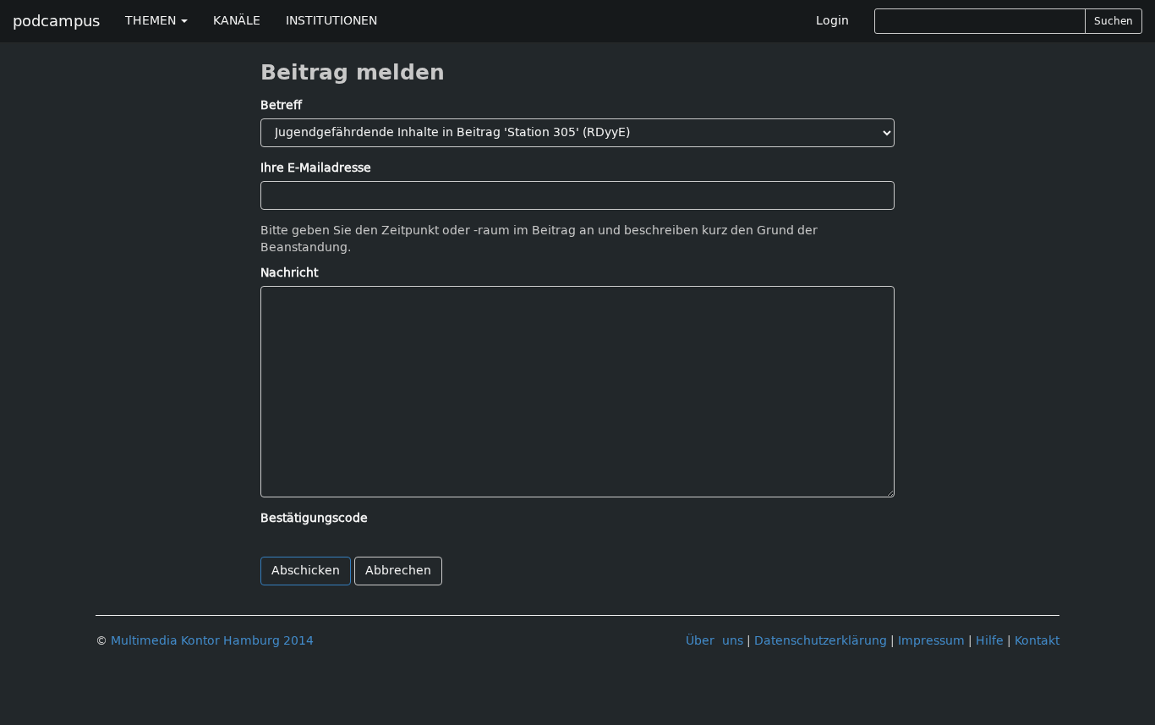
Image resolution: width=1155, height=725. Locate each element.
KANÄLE (236, 21)
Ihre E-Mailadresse (315, 168)
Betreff (281, 105)
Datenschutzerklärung (820, 641)
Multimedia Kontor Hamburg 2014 (212, 641)
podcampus (56, 21)
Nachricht (289, 273)
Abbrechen (398, 570)
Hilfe (990, 641)
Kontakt (1037, 641)
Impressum (931, 641)
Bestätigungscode (314, 518)
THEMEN (152, 21)
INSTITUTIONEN (331, 21)
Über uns (714, 641)
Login (832, 21)
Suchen (1113, 21)
